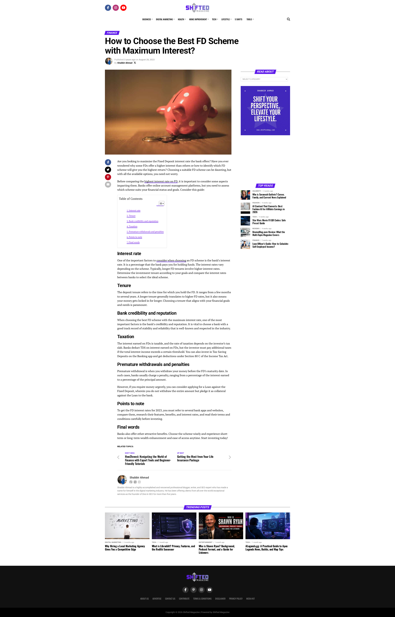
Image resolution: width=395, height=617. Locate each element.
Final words (134, 242)
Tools (249, 19)
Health (181, 19)
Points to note (135, 236)
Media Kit (250, 598)
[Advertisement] (265, 159)
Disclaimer (220, 598)
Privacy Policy (236, 598)
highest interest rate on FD (161, 181)
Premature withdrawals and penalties (146, 231)
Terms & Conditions (202, 598)
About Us (144, 598)
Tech (214, 19)
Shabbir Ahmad (124, 63)
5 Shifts (238, 19)
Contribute (184, 598)
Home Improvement (198, 19)
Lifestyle (225, 19)
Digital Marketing (164, 19)
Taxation (133, 226)
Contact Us (170, 598)
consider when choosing (171, 260)
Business (146, 19)
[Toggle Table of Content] (160, 203)
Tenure (132, 215)
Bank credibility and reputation (143, 221)
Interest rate (134, 210)
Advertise (156, 598)
